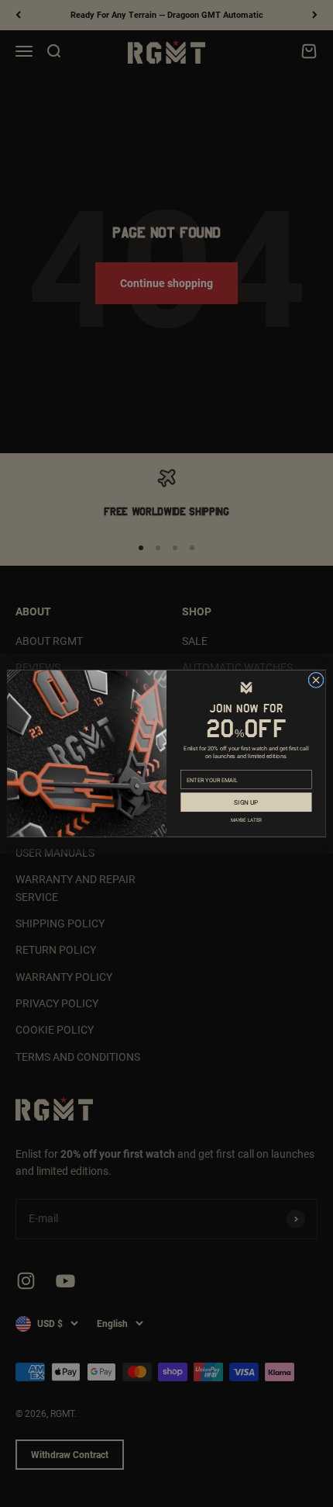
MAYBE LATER (247, 819)
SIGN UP (246, 802)
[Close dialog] (316, 680)
